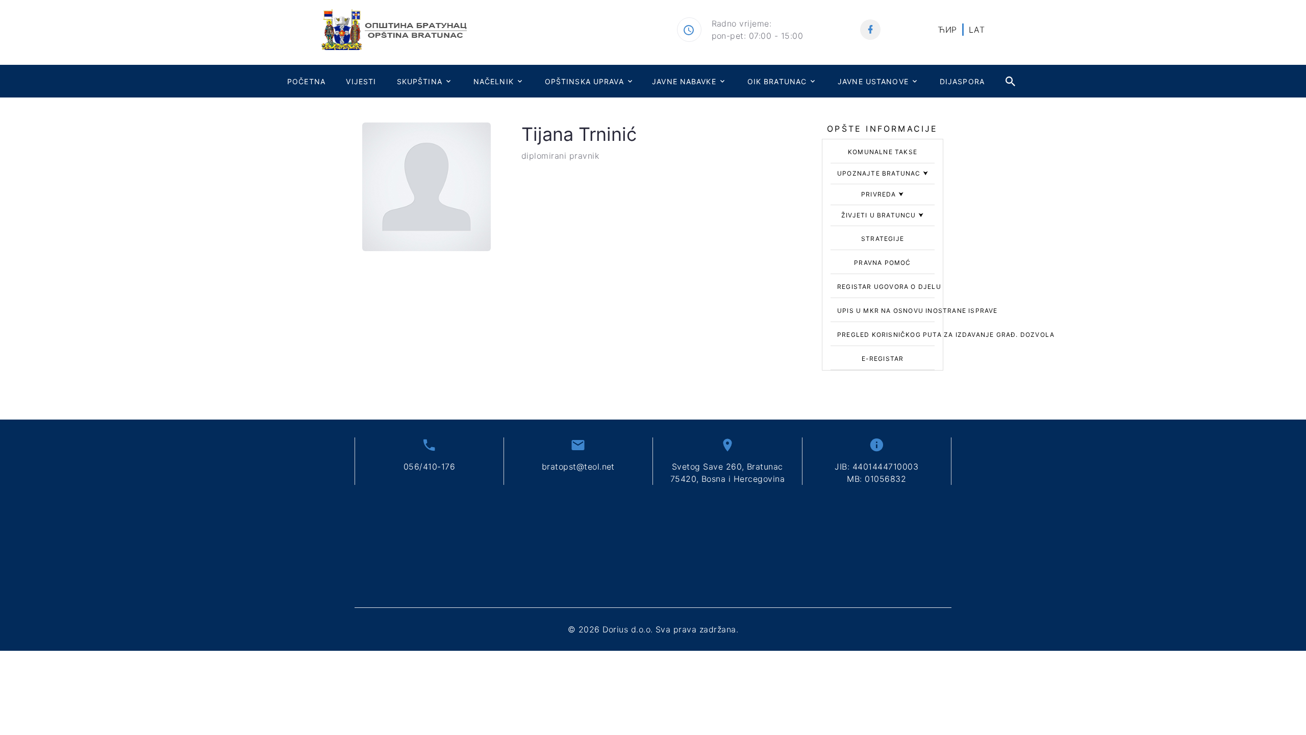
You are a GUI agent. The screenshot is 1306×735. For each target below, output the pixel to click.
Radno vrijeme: (742, 23)
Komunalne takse (882, 152)
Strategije (882, 238)
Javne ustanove (873, 81)
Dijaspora (962, 81)
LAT (977, 29)
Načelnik (493, 81)
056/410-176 (429, 466)
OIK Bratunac (777, 81)
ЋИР (947, 29)
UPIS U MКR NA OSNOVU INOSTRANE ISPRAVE (917, 310)
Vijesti (361, 81)
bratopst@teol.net (578, 466)
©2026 (653, 629)
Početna (306, 81)
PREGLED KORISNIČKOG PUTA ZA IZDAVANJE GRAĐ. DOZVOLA (945, 334)
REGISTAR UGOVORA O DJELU (889, 286)
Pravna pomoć (882, 262)
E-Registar (883, 358)
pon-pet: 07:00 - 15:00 (757, 36)
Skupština (419, 81)
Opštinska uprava (584, 81)
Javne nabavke (684, 81)
